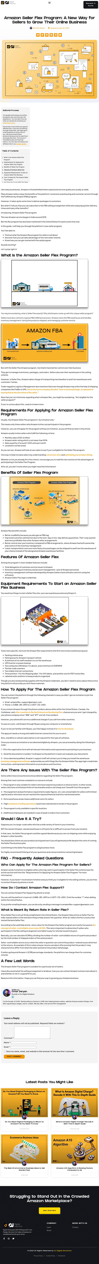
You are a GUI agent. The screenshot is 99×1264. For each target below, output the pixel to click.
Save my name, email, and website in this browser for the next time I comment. (40, 1051)
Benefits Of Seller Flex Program (14, 167)
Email (7, 1047)
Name (7, 1042)
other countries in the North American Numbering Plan (38, 712)
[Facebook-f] (4, 1239)
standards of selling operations (22, 803)
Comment (9, 1038)
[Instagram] (9, 1239)
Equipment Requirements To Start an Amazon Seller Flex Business (16, 174)
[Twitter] (13, 1239)
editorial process (9, 123)
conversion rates (53, 455)
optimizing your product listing (78, 455)
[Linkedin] (13, 997)
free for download (65, 729)
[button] (49, 2)
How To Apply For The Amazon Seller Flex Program (16, 179)
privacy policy (21, 144)
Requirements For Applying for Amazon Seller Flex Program (14, 163)
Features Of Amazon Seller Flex (14, 170)
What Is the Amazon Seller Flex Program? (14, 158)
